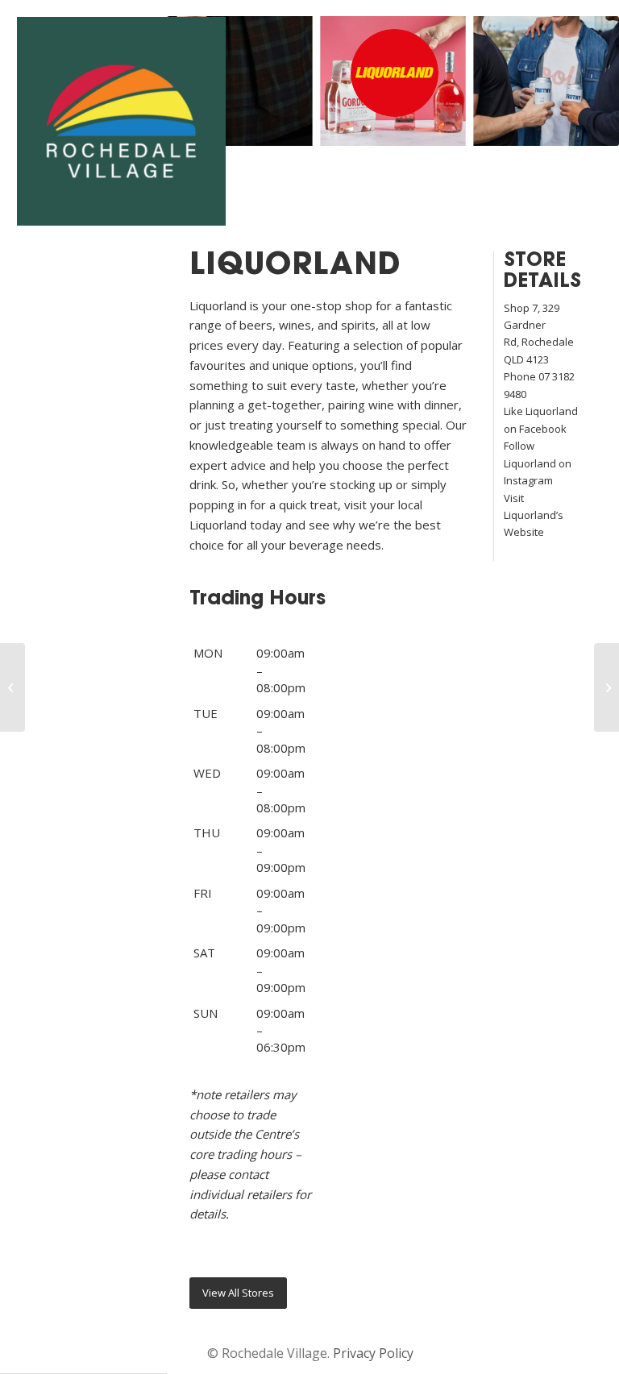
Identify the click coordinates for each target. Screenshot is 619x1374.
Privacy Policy (373, 1353)
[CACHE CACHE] (12, 687)
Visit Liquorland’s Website (533, 515)
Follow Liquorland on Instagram (537, 463)
